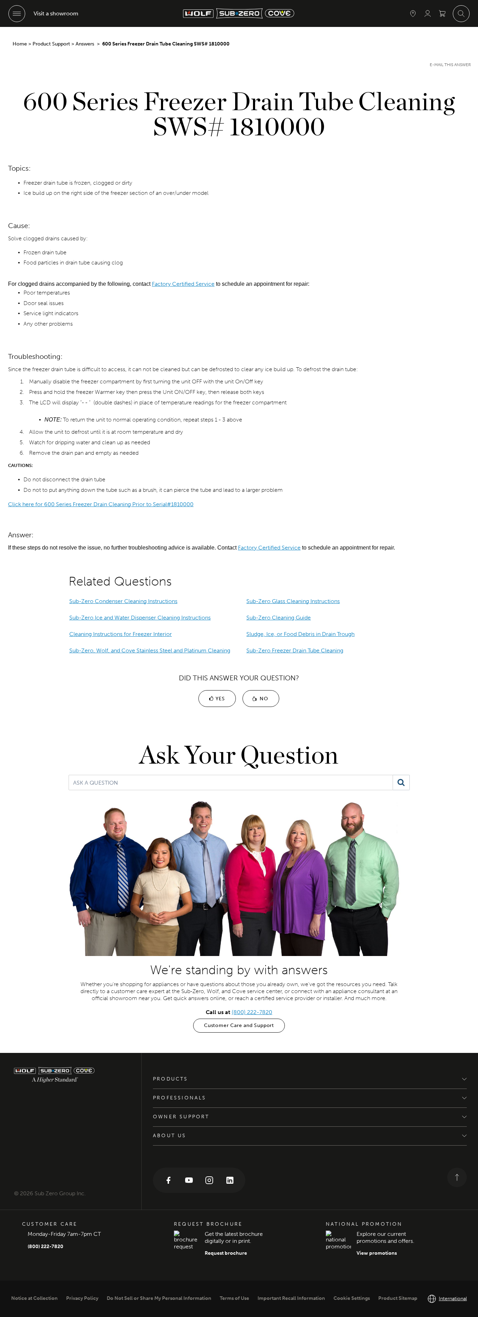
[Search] (401, 782)
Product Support (51, 44)
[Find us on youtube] (189, 1179)
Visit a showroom (56, 13)
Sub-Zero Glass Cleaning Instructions (293, 601)
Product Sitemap (397, 1298)
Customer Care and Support (239, 1025)
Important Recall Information (291, 1298)
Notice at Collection (34, 1298)
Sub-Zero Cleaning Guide (278, 617)
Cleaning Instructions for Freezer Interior (120, 634)
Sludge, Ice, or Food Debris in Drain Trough (300, 634)
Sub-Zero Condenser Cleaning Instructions (123, 601)
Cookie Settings (351, 1298)
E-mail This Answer (450, 64)
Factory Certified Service (183, 284)
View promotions (377, 1253)
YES (219, 699)
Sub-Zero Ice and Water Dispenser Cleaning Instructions (140, 617)
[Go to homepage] (70, 1075)
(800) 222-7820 (252, 1012)
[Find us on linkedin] (230, 1179)
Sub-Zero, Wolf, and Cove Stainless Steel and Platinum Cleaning (149, 650)
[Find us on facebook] (168, 1179)
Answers (86, 44)
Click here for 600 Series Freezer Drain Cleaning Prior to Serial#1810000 (101, 504)
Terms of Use (234, 1298)
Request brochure (226, 1253)
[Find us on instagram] (209, 1179)
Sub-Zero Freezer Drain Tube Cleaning (294, 650)
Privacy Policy (82, 1298)
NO (263, 699)
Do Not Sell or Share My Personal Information (159, 1298)
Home (20, 44)
